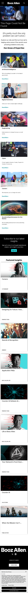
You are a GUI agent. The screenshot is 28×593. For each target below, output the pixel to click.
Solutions (5, 502)
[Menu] (3, 3)
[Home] (14, 3)
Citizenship (5, 289)
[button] (24, 3)
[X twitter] (12, 554)
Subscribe (14, 565)
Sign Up (14, 250)
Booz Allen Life (6, 380)
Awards (4, 350)
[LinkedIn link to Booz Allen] (15, 554)
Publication (5, 532)
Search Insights (14, 542)
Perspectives (5, 319)
